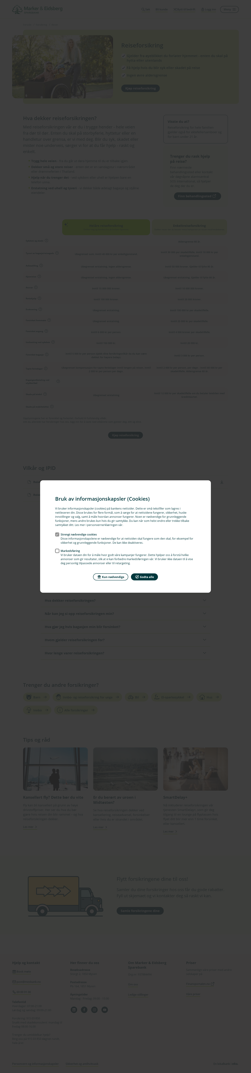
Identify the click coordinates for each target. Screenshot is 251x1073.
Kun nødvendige (113, 577)
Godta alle (147, 577)
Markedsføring (70, 551)
